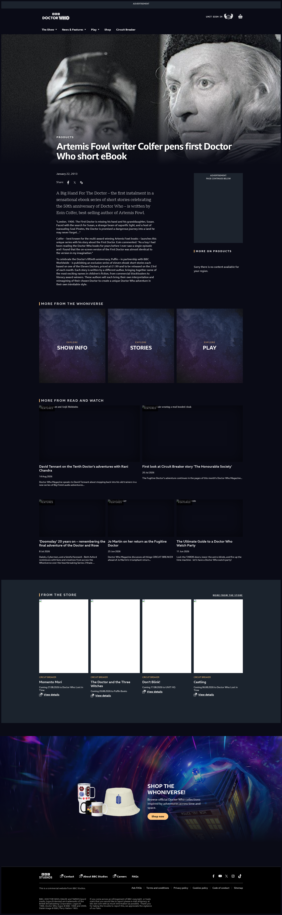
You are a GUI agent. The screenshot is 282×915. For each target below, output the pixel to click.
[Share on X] (74, 182)
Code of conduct (220, 887)
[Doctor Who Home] (56, 16)
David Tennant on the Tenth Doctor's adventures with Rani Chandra (83, 468)
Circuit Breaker (125, 29)
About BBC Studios (95, 876)
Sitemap (238, 887)
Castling (200, 682)
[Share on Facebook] (68, 182)
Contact (69, 876)
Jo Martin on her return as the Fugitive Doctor (137, 543)
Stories (141, 347)
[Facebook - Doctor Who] (213, 876)
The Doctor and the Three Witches (110, 684)
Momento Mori (50, 682)
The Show (48, 29)
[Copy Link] (81, 182)
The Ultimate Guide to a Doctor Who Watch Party (204, 543)
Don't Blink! (151, 682)
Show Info (72, 347)
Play (94, 29)
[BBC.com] (45, 877)
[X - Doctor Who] (226, 876)
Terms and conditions (157, 887)
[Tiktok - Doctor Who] (240, 876)
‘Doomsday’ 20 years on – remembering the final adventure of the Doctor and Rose (72, 543)
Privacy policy (181, 887)
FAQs (135, 876)
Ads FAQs (137, 887)
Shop (107, 29)
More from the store (228, 595)
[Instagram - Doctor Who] (233, 876)
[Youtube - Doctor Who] (220, 876)
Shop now (158, 816)
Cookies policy (200, 887)
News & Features (72, 29)
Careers (122, 876)
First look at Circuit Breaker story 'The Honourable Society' (187, 466)
